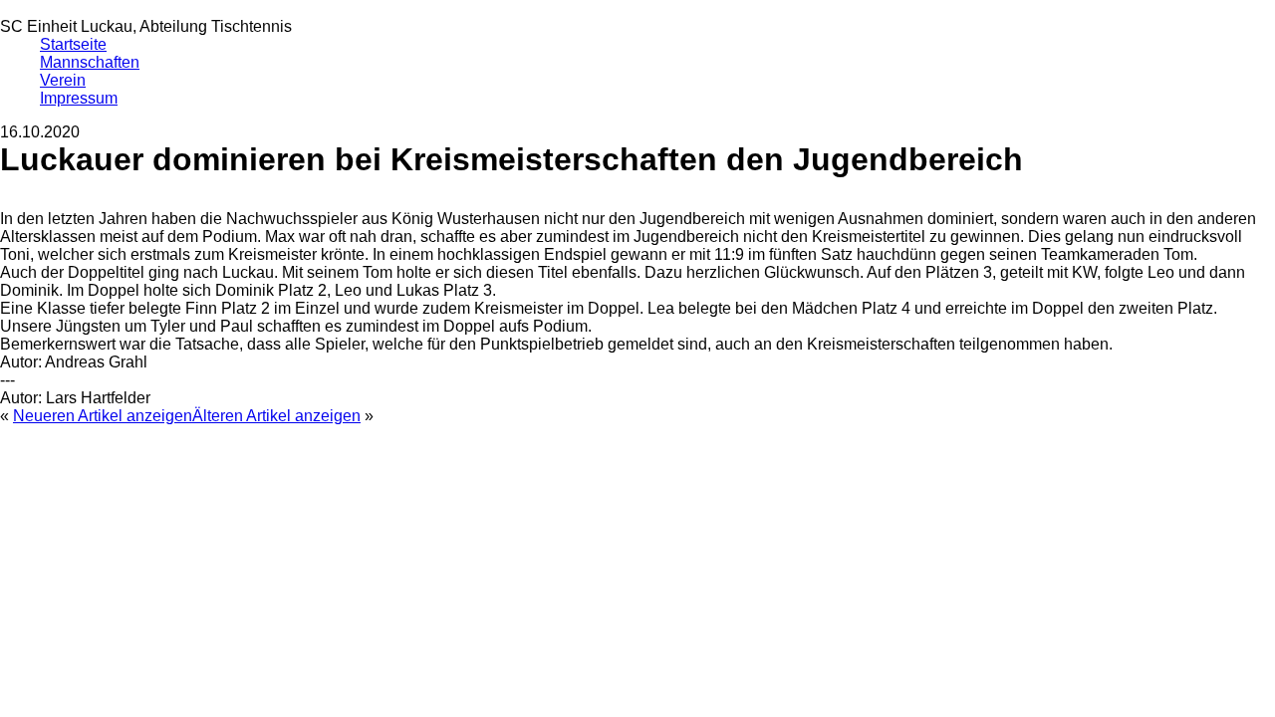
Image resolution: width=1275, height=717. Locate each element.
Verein (63, 80)
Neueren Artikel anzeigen (102, 415)
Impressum (79, 98)
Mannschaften (89, 62)
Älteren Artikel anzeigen (276, 415)
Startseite (73, 44)
